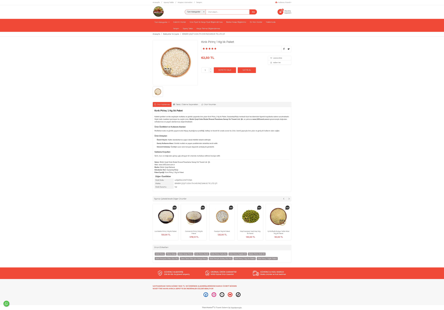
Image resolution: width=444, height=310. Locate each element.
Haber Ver (277, 62)
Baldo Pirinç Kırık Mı (257, 254)
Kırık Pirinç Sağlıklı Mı (237, 254)
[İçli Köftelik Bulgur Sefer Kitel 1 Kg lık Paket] (278, 217)
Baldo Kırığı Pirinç (185, 254)
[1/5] (203, 48)
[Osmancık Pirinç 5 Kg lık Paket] (194, 217)
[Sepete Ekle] (225, 70)
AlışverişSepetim (287, 12)
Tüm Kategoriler (161, 22)
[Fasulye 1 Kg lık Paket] (222, 217)
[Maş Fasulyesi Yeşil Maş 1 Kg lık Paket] (250, 217)
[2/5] (205, 48)
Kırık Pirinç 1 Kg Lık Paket (244, 258)
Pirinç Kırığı (171, 254)
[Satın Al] (247, 70)
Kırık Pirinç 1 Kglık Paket (267, 258)
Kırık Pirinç (160, 254)
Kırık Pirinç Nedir (201, 254)
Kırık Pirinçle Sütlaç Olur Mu (221, 258)
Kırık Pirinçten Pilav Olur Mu (167, 258)
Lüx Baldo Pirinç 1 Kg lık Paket (166, 231)
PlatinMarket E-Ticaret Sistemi (215, 308)
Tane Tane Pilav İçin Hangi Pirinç (194, 258)
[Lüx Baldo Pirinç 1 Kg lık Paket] (165, 217)
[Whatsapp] (6, 304)
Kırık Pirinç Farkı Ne (219, 254)
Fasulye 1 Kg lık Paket (222, 231)
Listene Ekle (277, 58)
